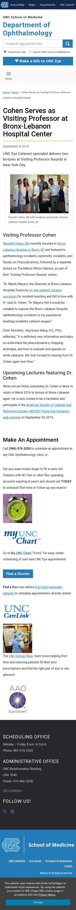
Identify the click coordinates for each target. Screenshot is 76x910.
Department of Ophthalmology (27, 29)
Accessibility (17, 4)
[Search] (68, 43)
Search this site (16, 52)
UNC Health (17, 861)
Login (68, 866)
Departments (48, 4)
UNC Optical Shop (21, 656)
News (15, 92)
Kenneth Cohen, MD (16, 243)
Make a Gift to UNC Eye (39, 61)
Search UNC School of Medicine (51, 52)
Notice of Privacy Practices (56, 872)
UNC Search (67, 4)
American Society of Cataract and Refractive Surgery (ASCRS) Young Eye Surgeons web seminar (37, 411)
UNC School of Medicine (23, 17)
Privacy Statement (59, 861)
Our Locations (12, 790)
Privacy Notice (47, 894)
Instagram (12, 811)
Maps (32, 4)
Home (6, 92)
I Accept (38, 902)
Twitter (5, 811)
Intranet (35, 861)
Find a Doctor (18, 573)
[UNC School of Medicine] (38, 844)
